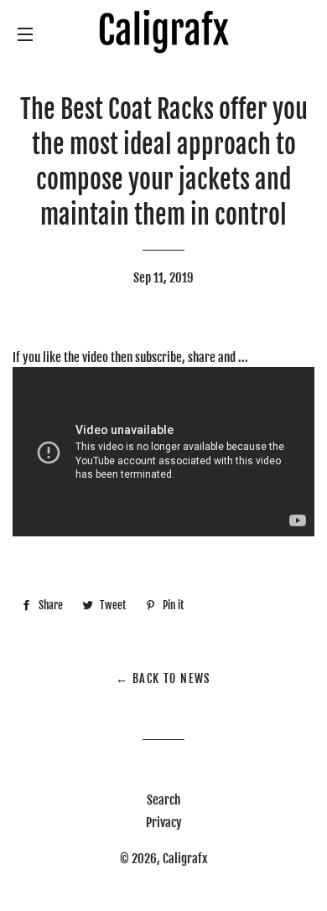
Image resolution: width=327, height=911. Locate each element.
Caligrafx (185, 859)
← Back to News (163, 678)
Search (163, 800)
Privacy (164, 823)
